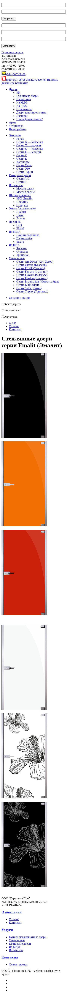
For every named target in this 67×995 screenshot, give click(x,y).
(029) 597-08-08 (15, 79)
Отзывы (14, 326)
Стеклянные (24, 109)
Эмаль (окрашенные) (29, 119)
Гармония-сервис (12, 52)
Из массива (23, 99)
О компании (11, 912)
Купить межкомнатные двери (27, 937)
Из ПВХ (21, 105)
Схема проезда (18, 964)
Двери (13, 89)
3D (18, 92)
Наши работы (17, 129)
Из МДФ (22, 102)
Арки (12, 122)
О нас (12, 322)
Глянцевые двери (27, 95)
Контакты (15, 329)
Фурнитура (16, 125)
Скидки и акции (19, 297)
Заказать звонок (36, 79)
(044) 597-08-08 (15, 74)
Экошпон (22, 115)
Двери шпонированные (31, 112)
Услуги (7, 930)
